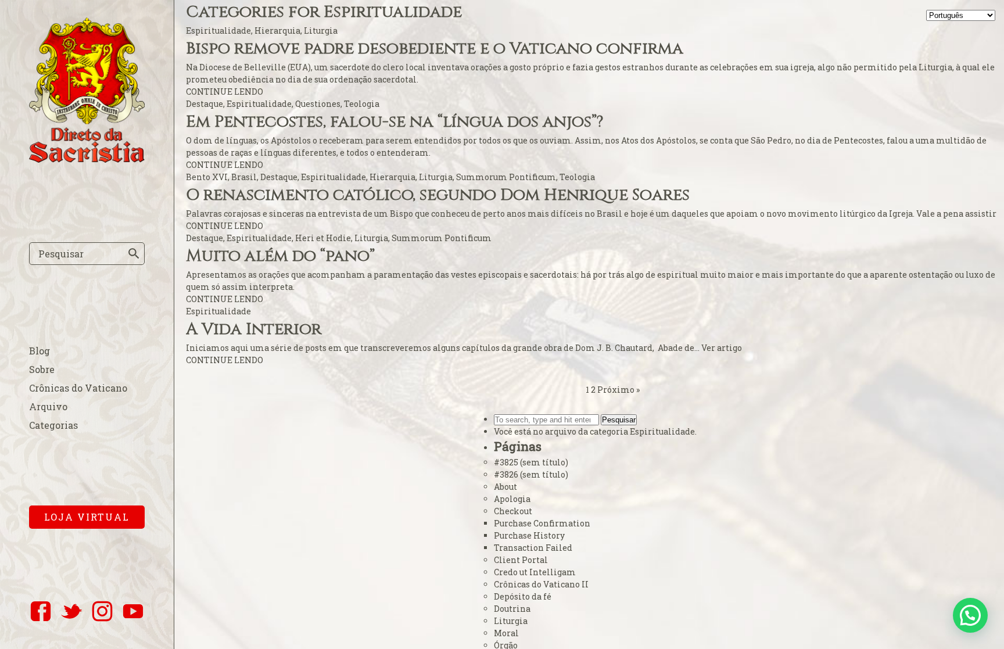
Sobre (42, 369)
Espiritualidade (218, 30)
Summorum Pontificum (506, 176)
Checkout (513, 511)
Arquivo (48, 406)
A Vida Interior (253, 329)
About (505, 486)
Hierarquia (277, 30)
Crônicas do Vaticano (78, 388)
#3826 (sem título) (531, 474)
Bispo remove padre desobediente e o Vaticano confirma (434, 48)
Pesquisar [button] (619, 419)
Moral (506, 633)
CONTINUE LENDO (224, 91)
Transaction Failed (533, 547)
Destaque (204, 103)
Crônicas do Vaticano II (541, 584)
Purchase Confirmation (542, 523)
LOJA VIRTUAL (87, 517)
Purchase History (529, 535)
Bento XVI (207, 176)
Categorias (53, 425)
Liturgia (321, 30)
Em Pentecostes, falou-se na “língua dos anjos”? (394, 121)
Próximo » (618, 389)
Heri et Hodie (323, 237)
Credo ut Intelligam (535, 572)
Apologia (512, 498)
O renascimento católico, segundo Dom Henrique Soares (438, 195)
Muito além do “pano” (280, 256)
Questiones (317, 103)
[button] (970, 615)
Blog (39, 351)
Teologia (361, 103)
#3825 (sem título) (531, 462)
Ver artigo (721, 347)
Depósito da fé (522, 596)
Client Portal (521, 559)
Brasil (244, 176)
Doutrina (512, 608)
